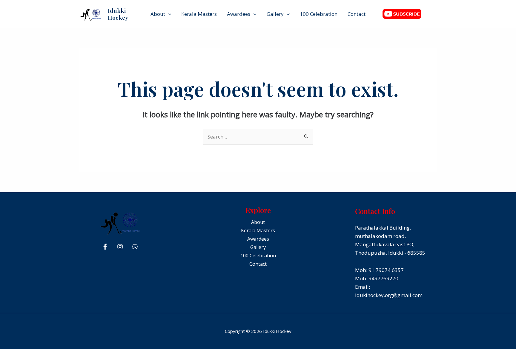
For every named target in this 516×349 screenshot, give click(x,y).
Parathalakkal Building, (383, 227)
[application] (168, 14)
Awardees (238, 13)
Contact (357, 13)
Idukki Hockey (118, 14)
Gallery (275, 13)
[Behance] (135, 247)
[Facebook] (105, 247)
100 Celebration (318, 13)
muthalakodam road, (380, 236)
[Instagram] (120, 247)
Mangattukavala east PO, (384, 244)
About (157, 13)
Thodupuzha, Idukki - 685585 (390, 252)
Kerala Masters (199, 13)
